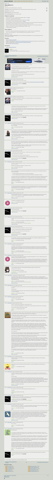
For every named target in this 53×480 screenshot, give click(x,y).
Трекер (29, 1)
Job (8, 3)
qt (7, 6)
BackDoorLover (13, 360)
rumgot (12, 147)
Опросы (26, 1)
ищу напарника (9, 467)
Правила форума (9, 475)
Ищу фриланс (9, 471)
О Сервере (5, 475)
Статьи (21, 1)
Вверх (48, 475)
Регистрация (44, 1)
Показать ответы (13, 84)
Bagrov (12, 182)
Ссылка (6, 53)
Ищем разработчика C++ (33, 466)
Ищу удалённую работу (33, 471)
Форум (24, 1)
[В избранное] (47, 8)
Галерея (18, 1)
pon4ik (12, 263)
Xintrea (12, 448)
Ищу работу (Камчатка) (33, 467)
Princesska (12, 366)
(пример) (28, 17)
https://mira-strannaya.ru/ (15, 43)
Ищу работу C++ (9, 5)
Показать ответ (13, 118)
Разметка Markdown (13, 475)
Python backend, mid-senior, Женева (42, 56)
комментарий (9, 79)
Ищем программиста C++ (34, 468)
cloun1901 (12, 75)
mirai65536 (10, 49)
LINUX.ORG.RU (8, 1)
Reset (12, 137)
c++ (6, 6)
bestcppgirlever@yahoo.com (12, 47)
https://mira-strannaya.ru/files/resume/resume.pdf (24, 42)
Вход (47, 1)
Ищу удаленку (9, 466)
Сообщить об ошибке (6, 476)
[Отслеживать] (47, 10)
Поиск (32, 1)
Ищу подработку (9, 468)
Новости (15, 1)
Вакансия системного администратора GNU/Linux (11, 56)
